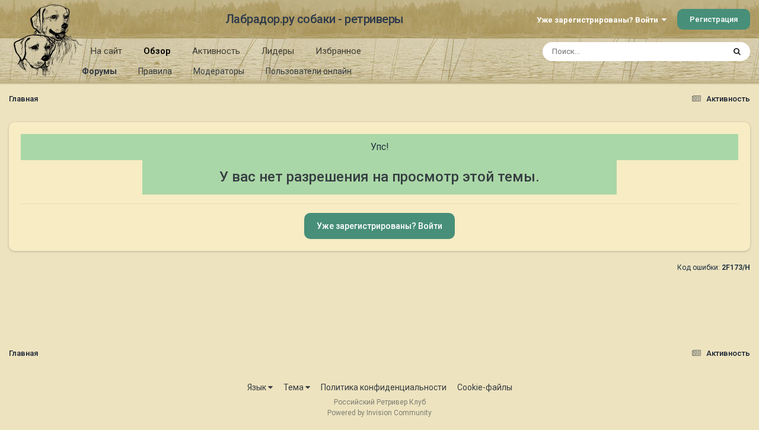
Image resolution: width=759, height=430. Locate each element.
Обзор (157, 51)
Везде (697, 51)
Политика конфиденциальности (384, 387)
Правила (155, 71)
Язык (257, 387)
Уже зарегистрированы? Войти (599, 19)
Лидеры (277, 51)
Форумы (99, 71)
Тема (294, 387)
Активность (216, 51)
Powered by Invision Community (379, 413)
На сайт (106, 51)
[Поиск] (737, 51)
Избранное (338, 51)
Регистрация (714, 19)
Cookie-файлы (484, 387)
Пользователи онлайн (309, 71)
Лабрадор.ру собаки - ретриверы (314, 19)
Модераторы (218, 71)
